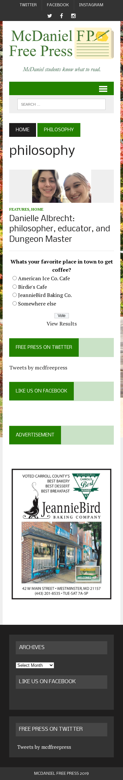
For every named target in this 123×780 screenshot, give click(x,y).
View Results (62, 323)
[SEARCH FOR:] (61, 104)
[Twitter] (50, 16)
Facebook (58, 5)
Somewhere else (37, 303)
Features (19, 209)
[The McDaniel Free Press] (61, 43)
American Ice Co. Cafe (44, 278)
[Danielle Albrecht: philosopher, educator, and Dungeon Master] (61, 198)
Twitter (28, 5)
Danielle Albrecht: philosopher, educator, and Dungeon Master (59, 229)
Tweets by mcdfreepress (38, 367)
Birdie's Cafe (32, 286)
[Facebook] (61, 16)
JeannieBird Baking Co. (45, 295)
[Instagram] (73, 16)
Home (37, 209)
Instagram (91, 5)
